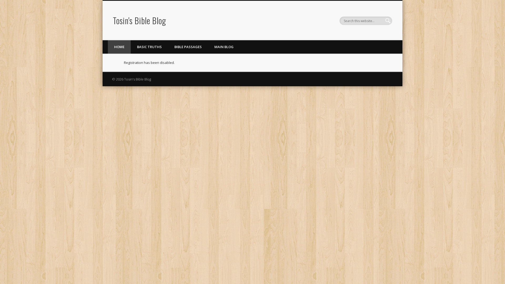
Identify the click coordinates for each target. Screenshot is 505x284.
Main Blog (224, 46)
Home (119, 46)
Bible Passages (188, 46)
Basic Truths (149, 46)
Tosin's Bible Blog (139, 20)
